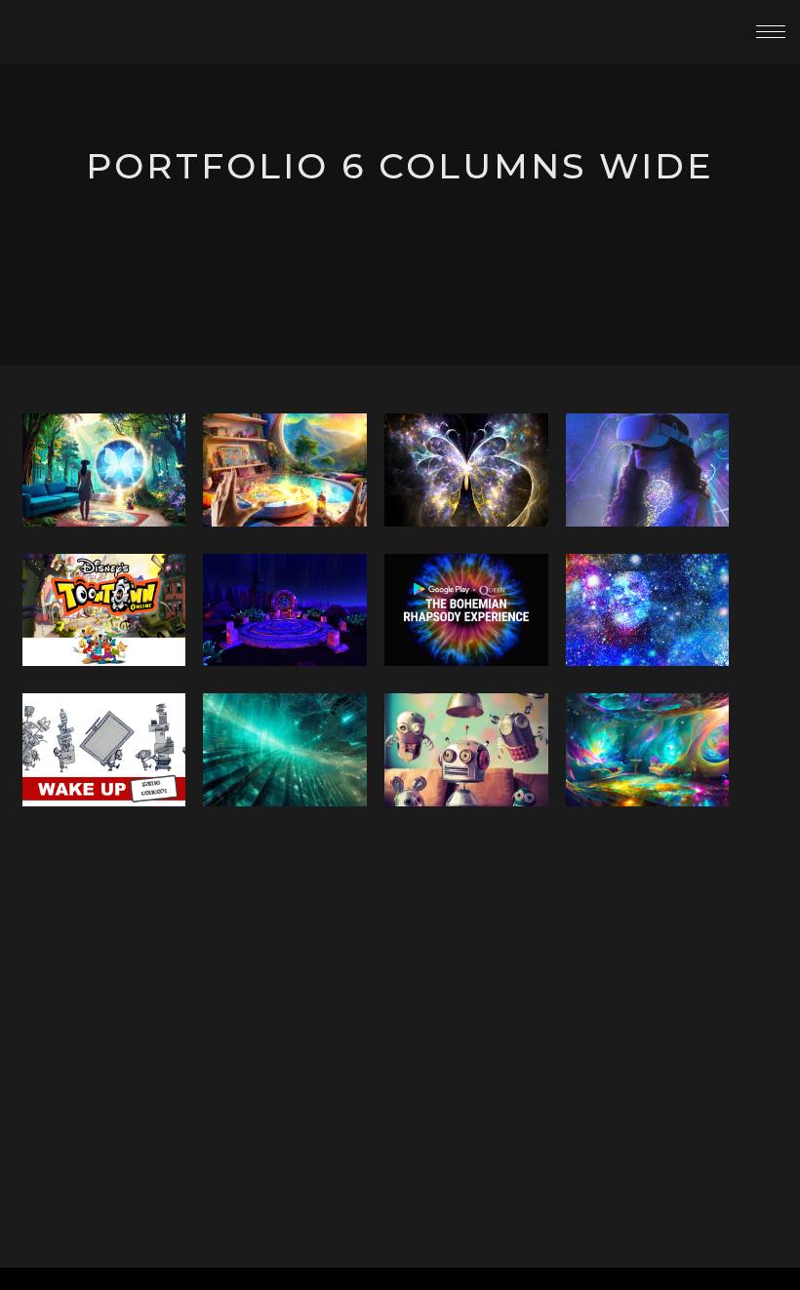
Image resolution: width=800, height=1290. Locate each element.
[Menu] (770, 31)
